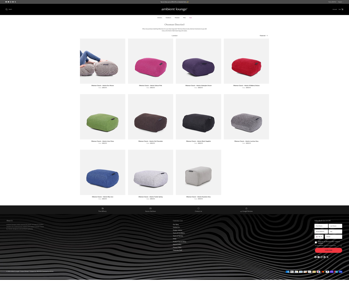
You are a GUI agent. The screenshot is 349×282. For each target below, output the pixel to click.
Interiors (159, 17)
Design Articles (177, 230)
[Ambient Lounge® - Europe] (174, 9)
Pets (184, 17)
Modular (177, 17)
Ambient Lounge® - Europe (17, 271)
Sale (190, 17)
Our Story (176, 224)
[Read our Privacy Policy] (341, 246)
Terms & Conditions (179, 233)
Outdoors (168, 17)
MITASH (51, 271)
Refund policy (177, 244)
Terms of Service (178, 236)
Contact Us (176, 227)
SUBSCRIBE (328, 250)
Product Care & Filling (179, 242)
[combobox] (319, 237)
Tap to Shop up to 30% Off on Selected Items (174, 2)
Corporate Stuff (177, 250)
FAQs (174, 239)
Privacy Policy (177, 247)
